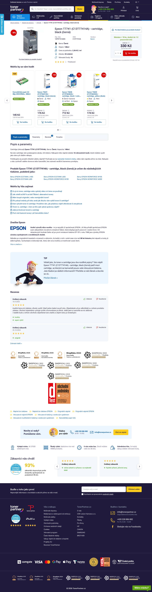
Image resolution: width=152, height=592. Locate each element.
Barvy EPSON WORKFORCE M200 (89, 179)
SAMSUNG (81, 533)
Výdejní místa (48, 520)
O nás (79, 511)
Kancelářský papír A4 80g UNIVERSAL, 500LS (21, 93)
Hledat (79, 9)
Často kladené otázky (51, 536)
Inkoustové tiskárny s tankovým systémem (53, 415)
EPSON (38, 23)
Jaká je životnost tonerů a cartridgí (26, 210)
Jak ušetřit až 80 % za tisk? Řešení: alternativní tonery (33, 194)
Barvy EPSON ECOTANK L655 (55, 177)
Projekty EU (48, 542)
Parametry (36, 137)
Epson (92, 39)
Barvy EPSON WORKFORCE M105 (89, 177)
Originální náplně (64, 411)
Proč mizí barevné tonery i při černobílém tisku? (31, 213)
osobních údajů (108, 494)
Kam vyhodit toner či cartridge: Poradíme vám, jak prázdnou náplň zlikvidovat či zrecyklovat (47, 204)
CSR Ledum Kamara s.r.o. (86, 514)
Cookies (46, 529)
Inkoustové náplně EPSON (23, 415)
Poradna (59, 137)
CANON (80, 529)
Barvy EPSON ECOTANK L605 (21, 179)
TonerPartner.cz (84, 507)
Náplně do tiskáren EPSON (42, 411)
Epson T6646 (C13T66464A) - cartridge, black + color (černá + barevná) (71, 95)
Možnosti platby (49, 517)
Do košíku (132, 53)
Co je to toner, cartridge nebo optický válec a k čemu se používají (37, 191)
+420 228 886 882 (106, 9)
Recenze (48, 137)
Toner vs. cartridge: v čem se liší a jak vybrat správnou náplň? (36, 207)
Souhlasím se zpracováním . (99, 494)
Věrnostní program (50, 533)
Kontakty (127, 2)
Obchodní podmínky (51, 523)
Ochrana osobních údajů (52, 526)
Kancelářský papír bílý (67, 418)
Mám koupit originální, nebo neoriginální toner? (31, 198)
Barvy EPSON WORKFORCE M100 (56, 179)
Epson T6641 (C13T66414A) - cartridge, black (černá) (46, 94)
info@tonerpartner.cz (103, 432)
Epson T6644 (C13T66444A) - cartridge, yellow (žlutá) (96, 94)
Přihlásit (124, 10)
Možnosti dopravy (98, 2)
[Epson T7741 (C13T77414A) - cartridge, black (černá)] (30, 55)
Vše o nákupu (50, 507)
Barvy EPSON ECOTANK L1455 (21, 177)
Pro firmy (118, 2)
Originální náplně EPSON (84, 411)
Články (109, 2)
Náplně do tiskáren (28, 23)
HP (78, 526)
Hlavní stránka (14, 23)
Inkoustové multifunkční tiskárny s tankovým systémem (33, 418)
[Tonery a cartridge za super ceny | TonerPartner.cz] (16, 9)
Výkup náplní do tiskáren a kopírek (56, 539)
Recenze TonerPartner (52, 545)
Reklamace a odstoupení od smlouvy (57, 514)
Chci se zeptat (120, 432)
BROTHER (80, 536)
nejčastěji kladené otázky (66, 159)
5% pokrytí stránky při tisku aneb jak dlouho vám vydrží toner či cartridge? (41, 201)
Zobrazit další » (16, 343)
